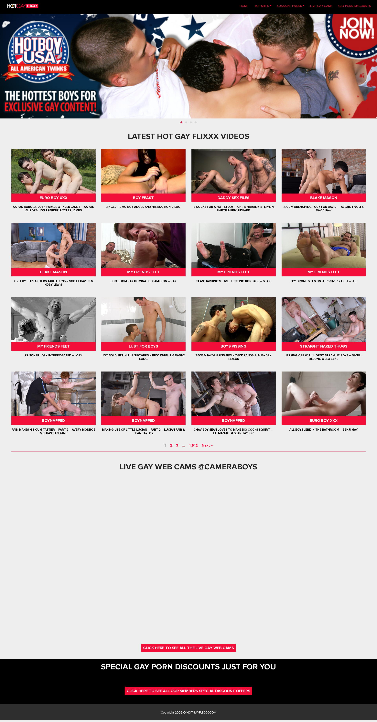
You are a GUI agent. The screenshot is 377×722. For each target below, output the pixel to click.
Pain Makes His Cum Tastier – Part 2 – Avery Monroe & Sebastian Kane (53, 431)
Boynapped (53, 420)
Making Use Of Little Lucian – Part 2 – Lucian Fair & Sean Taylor (143, 431)
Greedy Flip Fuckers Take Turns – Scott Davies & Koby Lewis (53, 282)
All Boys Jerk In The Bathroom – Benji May (323, 429)
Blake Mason (323, 197)
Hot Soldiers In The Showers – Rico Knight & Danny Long (143, 357)
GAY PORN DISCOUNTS (354, 6)
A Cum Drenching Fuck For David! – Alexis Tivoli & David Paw (324, 208)
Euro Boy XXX (53, 197)
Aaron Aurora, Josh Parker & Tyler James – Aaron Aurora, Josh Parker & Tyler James (53, 208)
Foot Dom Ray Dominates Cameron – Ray (143, 281)
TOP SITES (261, 6)
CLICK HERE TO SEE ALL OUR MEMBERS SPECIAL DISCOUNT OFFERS (188, 691)
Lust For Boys (143, 346)
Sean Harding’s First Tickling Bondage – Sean (233, 281)
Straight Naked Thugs (323, 346)
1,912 (193, 445)
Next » (207, 445)
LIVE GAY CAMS (321, 6)
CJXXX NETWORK (289, 6)
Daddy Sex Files (233, 197)
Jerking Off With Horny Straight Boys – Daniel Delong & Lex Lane (323, 357)
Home (245, 6)
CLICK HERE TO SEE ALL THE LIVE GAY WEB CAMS (188, 648)
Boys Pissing (233, 346)
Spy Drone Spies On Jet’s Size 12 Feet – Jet (323, 281)
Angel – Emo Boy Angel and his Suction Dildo (143, 207)
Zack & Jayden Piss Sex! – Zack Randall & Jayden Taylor (233, 357)
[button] (181, 122)
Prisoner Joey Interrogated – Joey (53, 355)
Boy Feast (143, 197)
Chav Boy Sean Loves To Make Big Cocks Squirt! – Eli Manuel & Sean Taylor (233, 431)
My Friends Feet (143, 272)
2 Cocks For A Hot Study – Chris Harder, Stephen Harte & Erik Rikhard (233, 208)
